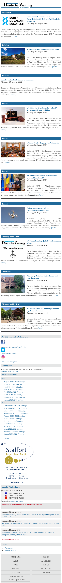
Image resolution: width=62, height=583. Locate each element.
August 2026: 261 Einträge (14, 382)
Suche (46, 557)
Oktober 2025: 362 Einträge (15, 411)
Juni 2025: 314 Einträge (13, 421)
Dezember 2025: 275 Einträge (15, 405)
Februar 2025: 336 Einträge (14, 431)
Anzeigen (46, 561)
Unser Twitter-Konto (9, 353)
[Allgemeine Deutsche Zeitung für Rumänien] (21, 5)
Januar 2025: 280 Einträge (14, 434)
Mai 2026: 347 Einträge (13, 389)
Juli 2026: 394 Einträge (13, 384)
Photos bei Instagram (9, 361)
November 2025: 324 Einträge (15, 408)
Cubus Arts (9, 548)
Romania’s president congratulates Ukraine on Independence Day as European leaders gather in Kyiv (28, 533)
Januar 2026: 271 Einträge (14, 400)
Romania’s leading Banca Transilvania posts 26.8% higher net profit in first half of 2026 (31, 515)
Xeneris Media (10, 550)
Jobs (16, 564)
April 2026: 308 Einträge (13, 392)
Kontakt (16, 572)
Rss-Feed (16, 568)
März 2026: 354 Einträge (13, 394)
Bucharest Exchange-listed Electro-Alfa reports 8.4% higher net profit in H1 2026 (31, 524)
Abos (15, 561)
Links (46, 564)
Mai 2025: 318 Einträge (13, 424)
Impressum (46, 568)
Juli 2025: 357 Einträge (13, 418)
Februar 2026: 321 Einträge (14, 397)
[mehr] (15, 36)
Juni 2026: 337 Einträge (13, 387)
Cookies (46, 572)
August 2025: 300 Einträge (14, 416)
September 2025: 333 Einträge (16, 413)
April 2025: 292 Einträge (13, 426)
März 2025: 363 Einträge (13, 429)
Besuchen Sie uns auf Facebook (13, 347)
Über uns (15, 557)
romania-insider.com (10, 539)
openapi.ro (14, 501)
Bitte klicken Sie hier (9, 371)
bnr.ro (21, 501)
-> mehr (6, 438)
